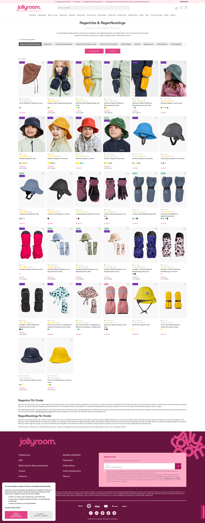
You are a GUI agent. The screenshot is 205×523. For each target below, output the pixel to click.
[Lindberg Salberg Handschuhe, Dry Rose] (105, 218)
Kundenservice (184, 1)
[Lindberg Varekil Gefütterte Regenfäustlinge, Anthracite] (163, 218)
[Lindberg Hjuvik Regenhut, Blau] (163, 163)
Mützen (137, 44)
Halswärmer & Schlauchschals (86, 44)
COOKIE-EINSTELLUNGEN (41, 515)
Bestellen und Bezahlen (72, 455)
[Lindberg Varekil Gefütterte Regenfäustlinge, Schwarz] (167, 218)
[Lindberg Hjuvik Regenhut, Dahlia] (165, 163)
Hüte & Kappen (126, 44)
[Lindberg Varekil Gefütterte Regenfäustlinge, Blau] (161, 218)
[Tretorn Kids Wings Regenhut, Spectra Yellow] (22, 384)
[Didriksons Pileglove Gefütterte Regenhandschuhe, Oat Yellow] (107, 107)
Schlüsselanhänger (177, 44)
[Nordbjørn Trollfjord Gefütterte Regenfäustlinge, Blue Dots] (133, 274)
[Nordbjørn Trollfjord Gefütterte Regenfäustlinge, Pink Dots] (161, 274)
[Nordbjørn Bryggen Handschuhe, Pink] (20, 274)
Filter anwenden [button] (94, 51)
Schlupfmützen (162, 44)
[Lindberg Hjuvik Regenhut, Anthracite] (161, 163)
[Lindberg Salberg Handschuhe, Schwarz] (107, 218)
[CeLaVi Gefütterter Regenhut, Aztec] (20, 107)
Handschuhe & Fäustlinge (108, 44)
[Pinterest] (114, 513)
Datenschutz (68, 460)
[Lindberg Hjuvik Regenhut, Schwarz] (48, 218)
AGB (20, 460)
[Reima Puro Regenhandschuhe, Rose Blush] (105, 329)
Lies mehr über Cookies (12, 507)
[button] (181, 8)
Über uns (66, 476)
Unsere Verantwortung (72, 471)
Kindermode (88, 28)
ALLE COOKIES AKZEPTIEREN (16, 514)
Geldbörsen (48, 44)
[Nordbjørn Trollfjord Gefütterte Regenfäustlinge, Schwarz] (135, 274)
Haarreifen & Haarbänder (63, 44)
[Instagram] (97, 513)
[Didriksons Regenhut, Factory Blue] (161, 107)
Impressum (23, 476)
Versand (22, 471)
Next (184, 44)
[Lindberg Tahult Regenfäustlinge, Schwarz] (137, 218)
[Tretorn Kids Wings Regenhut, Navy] (20, 384)
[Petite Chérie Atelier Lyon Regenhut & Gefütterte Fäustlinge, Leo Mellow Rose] (50, 329)
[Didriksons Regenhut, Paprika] (165, 107)
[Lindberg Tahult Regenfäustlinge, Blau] (133, 218)
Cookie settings (69, 465)
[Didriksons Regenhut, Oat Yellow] (163, 107)
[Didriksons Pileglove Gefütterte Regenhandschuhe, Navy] (105, 107)
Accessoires (97, 28)
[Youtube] (102, 513)
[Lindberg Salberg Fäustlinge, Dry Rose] (76, 218)
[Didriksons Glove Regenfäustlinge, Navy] (48, 107)
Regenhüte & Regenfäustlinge (111, 28)
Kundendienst (203, 512)
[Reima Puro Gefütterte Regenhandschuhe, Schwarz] (107, 329)
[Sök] (127, 8)
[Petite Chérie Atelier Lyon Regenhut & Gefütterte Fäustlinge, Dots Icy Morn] (48, 329)
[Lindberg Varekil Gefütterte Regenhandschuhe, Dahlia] (165, 218)
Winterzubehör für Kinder (44, 412)
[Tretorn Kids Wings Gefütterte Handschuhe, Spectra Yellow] (161, 329)
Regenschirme (148, 44)
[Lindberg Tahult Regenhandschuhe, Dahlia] (135, 218)
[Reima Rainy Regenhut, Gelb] (133, 329)
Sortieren (113, 51)
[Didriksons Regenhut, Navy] (167, 107)
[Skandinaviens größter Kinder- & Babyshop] (29, 7)
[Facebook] (91, 513)
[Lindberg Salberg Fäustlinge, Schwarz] (78, 218)
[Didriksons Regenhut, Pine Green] (26, 163)
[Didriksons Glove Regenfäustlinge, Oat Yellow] (50, 107)
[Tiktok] (108, 513)
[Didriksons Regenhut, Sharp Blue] (133, 163)
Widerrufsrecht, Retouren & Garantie (33, 465)
